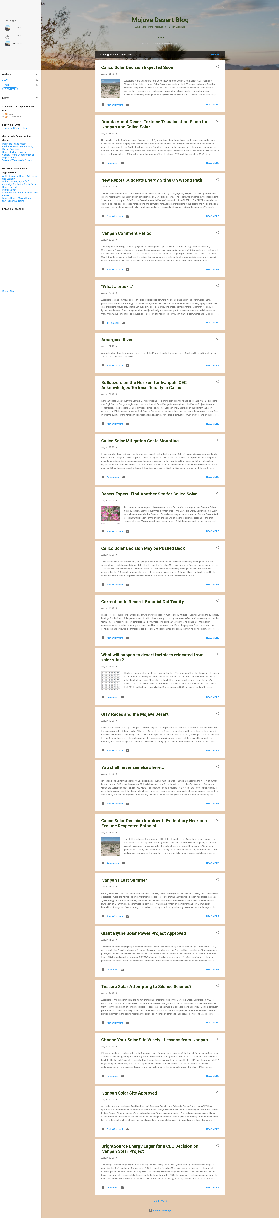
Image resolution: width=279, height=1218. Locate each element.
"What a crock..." (117, 286)
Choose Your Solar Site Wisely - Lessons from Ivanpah (154, 1039)
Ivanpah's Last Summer (124, 880)
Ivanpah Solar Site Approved (129, 1093)
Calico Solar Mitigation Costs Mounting (140, 440)
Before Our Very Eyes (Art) (15, 181)
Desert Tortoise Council (14, 152)
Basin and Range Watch (14, 143)
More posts (160, 1201)
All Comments (14, 116)
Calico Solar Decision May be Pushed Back (143, 548)
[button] (217, 67)
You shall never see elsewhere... (132, 767)
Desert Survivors (10, 149)
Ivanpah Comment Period (126, 233)
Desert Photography (166, 43)
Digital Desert (9, 189)
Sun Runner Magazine (13, 200)
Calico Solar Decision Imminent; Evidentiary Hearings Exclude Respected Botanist (154, 823)
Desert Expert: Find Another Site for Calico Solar (149, 493)
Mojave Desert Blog (160, 20)
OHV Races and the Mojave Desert (135, 714)
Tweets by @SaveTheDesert (15, 128)
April (7, 85)
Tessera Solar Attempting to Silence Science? (146, 986)
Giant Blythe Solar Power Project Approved (143, 933)
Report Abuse (9, 291)
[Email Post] (127, 106)
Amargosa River (117, 339)
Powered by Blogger (162, 1210)
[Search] (223, 7)
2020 (5, 79)
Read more (212, 104)
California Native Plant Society (17, 146)
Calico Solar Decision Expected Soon (137, 67)
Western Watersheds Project (17, 160)
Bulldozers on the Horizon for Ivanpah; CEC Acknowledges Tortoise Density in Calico (144, 385)
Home (144, 43)
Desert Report (9, 187)
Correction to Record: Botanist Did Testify (142, 601)
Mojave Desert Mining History (17, 198)
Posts (10, 114)
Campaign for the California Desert (19, 184)
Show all (215, 54)
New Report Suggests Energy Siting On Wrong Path (151, 180)
